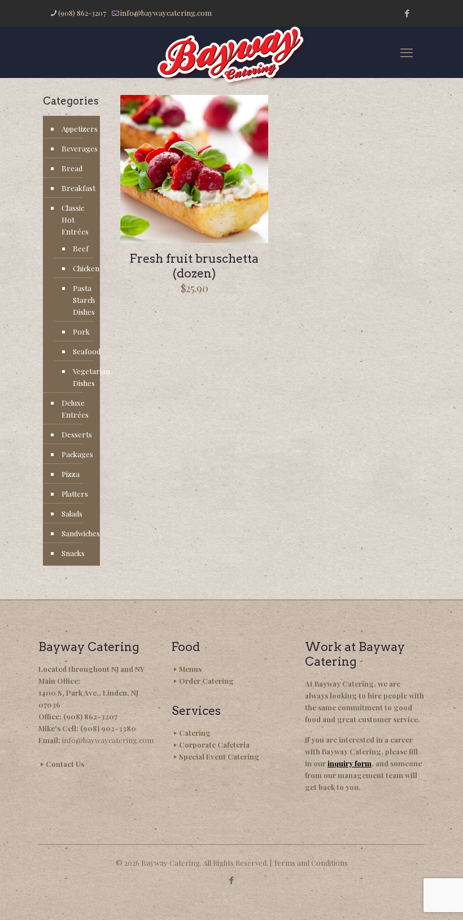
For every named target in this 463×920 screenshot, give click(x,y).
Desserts (77, 434)
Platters (75, 493)
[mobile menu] (406, 52)
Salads (72, 513)
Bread (72, 168)
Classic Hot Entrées (75, 219)
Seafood (81, 351)
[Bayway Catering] (231, 57)
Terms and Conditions (310, 862)
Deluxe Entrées (75, 408)
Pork (81, 331)
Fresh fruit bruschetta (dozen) (194, 265)
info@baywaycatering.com (166, 13)
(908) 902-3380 (108, 728)
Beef (81, 248)
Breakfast (78, 188)
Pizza (71, 474)
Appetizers (78, 128)
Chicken (81, 268)
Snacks (73, 553)
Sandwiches (78, 533)
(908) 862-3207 (82, 13)
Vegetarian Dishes (81, 377)
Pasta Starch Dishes (81, 299)
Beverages (78, 148)
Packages (77, 454)
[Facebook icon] (407, 13)
